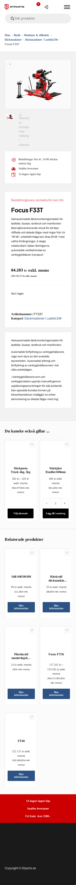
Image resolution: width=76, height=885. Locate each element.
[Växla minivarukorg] (56, 7)
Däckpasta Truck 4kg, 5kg (20, 470)
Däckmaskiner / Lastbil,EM (43, 318)
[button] (66, 64)
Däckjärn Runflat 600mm (56, 470)
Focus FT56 (56, 654)
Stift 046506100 (21, 576)
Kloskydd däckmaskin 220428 (56, 580)
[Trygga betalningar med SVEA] (38, 847)
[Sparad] (10, 65)
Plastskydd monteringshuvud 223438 (21, 658)
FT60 (21, 741)
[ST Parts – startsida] (14, 7)
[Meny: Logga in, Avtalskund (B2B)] (46, 7)
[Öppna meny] (67, 7)
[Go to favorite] (35, 7)
